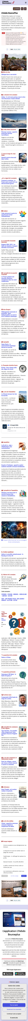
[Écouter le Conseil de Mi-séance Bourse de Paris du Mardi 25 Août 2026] (5, 426)
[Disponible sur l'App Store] (7, 974)
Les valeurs (3, 619)
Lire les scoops (14, 876)
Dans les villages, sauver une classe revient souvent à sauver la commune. (9, 763)
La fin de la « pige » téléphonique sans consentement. (7, 446)
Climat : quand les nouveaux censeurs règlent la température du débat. (9, 824)
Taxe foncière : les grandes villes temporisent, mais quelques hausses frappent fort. (9, 733)
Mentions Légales (14, 982)
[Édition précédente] (7, 49)
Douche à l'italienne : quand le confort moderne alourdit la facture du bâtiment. (13, 465)
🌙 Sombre (16, 8)
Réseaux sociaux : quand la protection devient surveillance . (9, 133)
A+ (25, 8)
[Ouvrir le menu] (25, 2)
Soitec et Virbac (6, 657)
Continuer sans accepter (14, 1014)
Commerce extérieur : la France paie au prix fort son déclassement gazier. (9, 182)
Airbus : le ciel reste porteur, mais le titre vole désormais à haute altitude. (13, 97)
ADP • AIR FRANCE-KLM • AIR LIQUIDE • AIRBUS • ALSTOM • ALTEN (13, 599)
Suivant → (24, 875)
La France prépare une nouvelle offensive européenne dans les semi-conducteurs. (9, 279)
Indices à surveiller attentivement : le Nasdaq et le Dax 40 (12, 555)
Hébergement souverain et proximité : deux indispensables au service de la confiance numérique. (9, 314)
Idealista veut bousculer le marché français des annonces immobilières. (9, 494)
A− (22, 8)
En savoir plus (14, 1017)
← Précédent (4, 875)
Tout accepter (14, 1005)
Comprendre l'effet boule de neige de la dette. (9, 698)
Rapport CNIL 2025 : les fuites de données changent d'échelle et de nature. (9, 246)
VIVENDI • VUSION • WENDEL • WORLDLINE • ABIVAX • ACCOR (14, 595)
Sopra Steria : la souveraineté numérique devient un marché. (8, 345)
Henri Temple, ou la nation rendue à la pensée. (9, 790)
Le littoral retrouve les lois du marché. (9, 394)
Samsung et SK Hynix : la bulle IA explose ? (8, 675)
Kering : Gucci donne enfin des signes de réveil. (9, 368)
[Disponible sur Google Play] (20, 974)
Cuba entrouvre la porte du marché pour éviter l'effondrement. (9, 214)
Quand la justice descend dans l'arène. (8, 158)
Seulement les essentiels (14, 1009)
